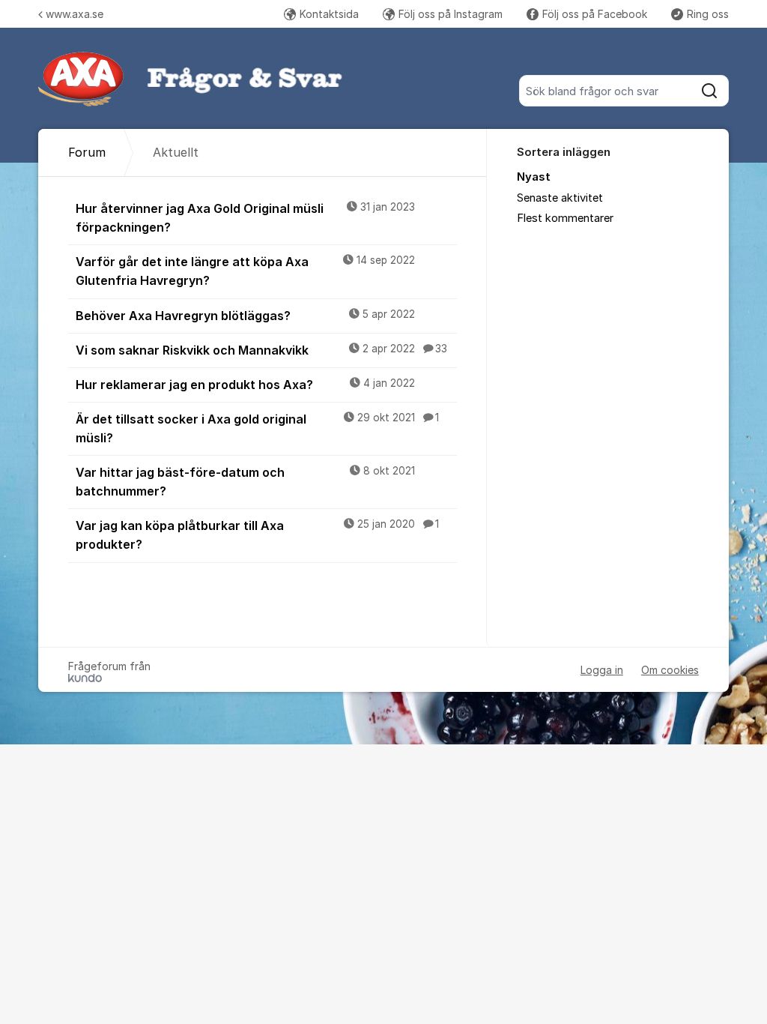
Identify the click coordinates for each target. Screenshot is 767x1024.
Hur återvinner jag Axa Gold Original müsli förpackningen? (245, 218)
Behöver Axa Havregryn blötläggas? (245, 315)
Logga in (601, 669)
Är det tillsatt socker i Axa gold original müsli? (257, 428)
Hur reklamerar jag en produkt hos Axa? (245, 384)
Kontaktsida (329, 13)
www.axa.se (74, 13)
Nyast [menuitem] (534, 177)
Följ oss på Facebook (594, 13)
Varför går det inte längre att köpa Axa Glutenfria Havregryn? (245, 271)
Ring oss (708, 13)
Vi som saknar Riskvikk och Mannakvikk (261, 350)
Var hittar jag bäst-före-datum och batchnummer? (245, 482)
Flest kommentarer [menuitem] (565, 218)
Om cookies (670, 669)
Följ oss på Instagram (450, 13)
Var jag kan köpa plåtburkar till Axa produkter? (257, 535)
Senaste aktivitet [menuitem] (560, 198)
